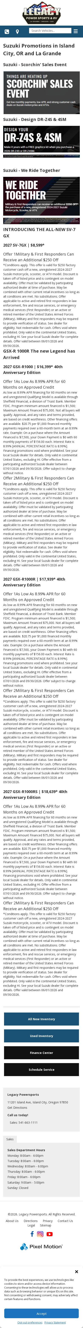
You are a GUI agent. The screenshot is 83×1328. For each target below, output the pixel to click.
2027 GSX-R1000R (19, 579)
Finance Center (41, 1053)
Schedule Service (41, 1070)
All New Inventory (41, 1019)
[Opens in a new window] (17, 32)
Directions (31, 1221)
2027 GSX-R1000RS (20, 791)
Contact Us (65, 1221)
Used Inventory (41, 1036)
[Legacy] (41, 13)
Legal (31, 1225)
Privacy (48, 1221)
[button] (76, 1272)
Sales (10, 1139)
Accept (42, 1313)
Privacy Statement (55, 1322)
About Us (12, 1221)
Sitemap (45, 1225)
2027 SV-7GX (14, 245)
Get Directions (17, 1108)
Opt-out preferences (29, 1322)
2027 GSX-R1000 (18, 366)
